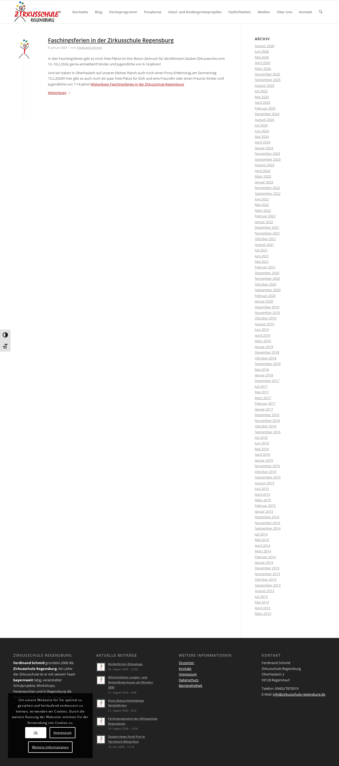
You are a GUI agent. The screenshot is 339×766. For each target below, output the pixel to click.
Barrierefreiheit (190, 685)
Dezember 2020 (267, 273)
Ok (36, 732)
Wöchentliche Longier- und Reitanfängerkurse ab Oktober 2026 (130, 682)
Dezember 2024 (267, 113)
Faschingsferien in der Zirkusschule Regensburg (111, 40)
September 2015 (267, 477)
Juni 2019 (262, 329)
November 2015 (267, 465)
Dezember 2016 (267, 414)
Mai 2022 (262, 204)
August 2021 (264, 244)
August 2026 (264, 45)
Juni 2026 (262, 51)
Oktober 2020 (265, 284)
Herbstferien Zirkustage (125, 664)
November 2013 (267, 573)
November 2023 (267, 153)
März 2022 (263, 210)
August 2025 (264, 85)
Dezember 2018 (267, 352)
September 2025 (267, 79)
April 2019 (262, 335)
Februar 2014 (265, 557)
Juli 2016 (261, 437)
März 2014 (263, 551)
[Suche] (320, 12)
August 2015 (264, 483)
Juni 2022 (262, 199)
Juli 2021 (261, 250)
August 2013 (264, 590)
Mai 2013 (262, 602)
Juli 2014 (261, 534)
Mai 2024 (262, 136)
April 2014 (262, 545)
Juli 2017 (261, 386)
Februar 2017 (265, 403)
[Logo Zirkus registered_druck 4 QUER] (37, 12)
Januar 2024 (264, 148)
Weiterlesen (137, 84)
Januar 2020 (264, 301)
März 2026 (263, 68)
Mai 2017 (262, 392)
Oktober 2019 (265, 318)
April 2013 (262, 608)
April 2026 (262, 62)
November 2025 (267, 74)
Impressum (188, 674)
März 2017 (263, 397)
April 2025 (262, 102)
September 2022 (267, 193)
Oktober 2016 (265, 426)
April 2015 (262, 494)
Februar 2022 (265, 216)
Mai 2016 (262, 449)
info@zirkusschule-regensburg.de (299, 694)
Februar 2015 (265, 505)
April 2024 (262, 142)
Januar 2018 (264, 375)
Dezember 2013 (267, 568)
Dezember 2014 (267, 517)
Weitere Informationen (50, 747)
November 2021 (267, 233)
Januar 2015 (264, 511)
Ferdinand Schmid (89, 47)
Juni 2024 (262, 131)
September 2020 (267, 289)
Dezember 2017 (267, 380)
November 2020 (267, 278)
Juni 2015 (262, 488)
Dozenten (186, 662)
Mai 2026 (262, 57)
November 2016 (267, 420)
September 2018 (267, 363)
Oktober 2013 (265, 579)
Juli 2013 (261, 596)
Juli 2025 (261, 91)
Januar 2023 (264, 182)
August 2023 (264, 165)
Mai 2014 (262, 539)
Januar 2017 (264, 409)
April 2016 (262, 454)
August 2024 (264, 119)
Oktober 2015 (265, 471)
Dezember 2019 (267, 307)
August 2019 (264, 324)
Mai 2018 (262, 369)
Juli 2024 (261, 125)
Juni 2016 (262, 443)
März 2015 (263, 500)
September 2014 (267, 528)
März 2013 (263, 613)
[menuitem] (80, 12)
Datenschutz (189, 680)
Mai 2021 (262, 261)
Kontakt (185, 668)
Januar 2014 (264, 562)
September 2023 (267, 159)
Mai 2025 (262, 96)
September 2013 (267, 585)
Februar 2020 (265, 295)
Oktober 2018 (265, 358)
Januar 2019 (264, 346)
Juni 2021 (262, 256)
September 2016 (267, 432)
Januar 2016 (264, 460)
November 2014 (267, 522)
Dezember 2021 (267, 227)
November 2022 (267, 187)
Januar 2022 (264, 221)
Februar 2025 (265, 108)
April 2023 (262, 170)
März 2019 (263, 341)
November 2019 (267, 312)
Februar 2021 (265, 267)
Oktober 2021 (265, 238)
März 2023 (263, 176)
